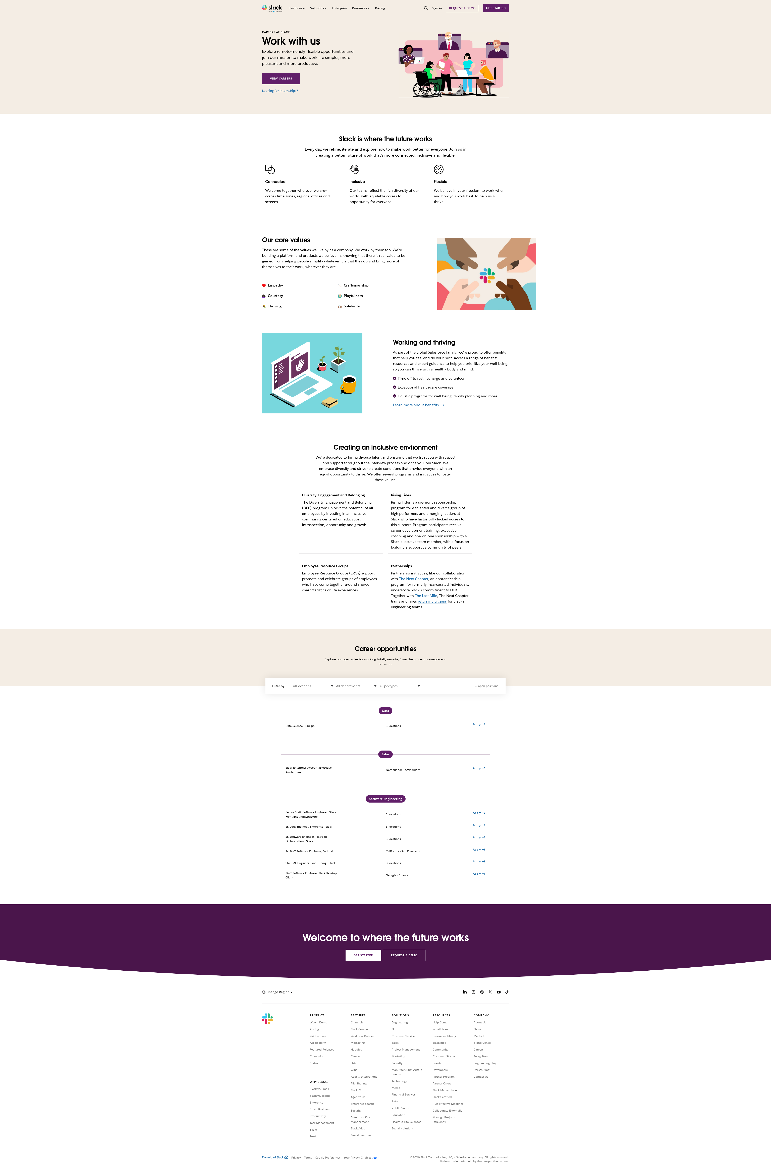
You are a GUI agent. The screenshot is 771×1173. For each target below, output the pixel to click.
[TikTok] (507, 992)
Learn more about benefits (416, 405)
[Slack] (272, 8)
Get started (496, 8)
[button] (313, 686)
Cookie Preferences (328, 1157)
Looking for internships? (280, 91)
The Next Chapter (413, 578)
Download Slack (273, 1157)
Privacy (296, 1157)
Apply (477, 724)
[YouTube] (499, 992)
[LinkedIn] (465, 992)
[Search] (426, 8)
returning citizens (432, 601)
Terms (308, 1157)
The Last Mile (426, 595)
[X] (490, 992)
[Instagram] (473, 992)
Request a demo (462, 8)
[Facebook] (482, 992)
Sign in (437, 8)
